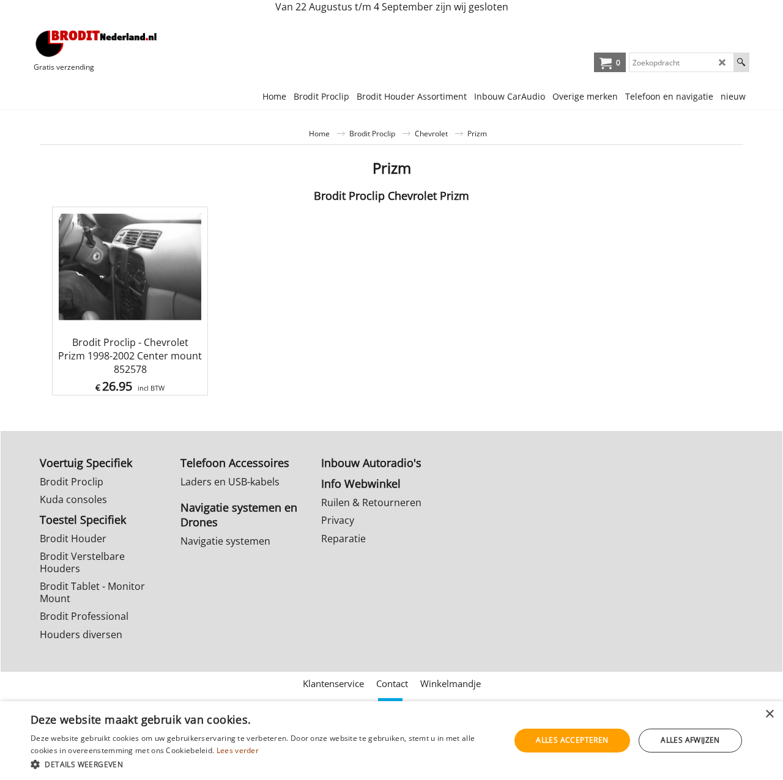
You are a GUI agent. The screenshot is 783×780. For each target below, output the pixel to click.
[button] (263, 764)
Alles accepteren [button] (572, 740)
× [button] (769, 714)
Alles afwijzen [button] (690, 740)
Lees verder (238, 750)
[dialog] (391, 740)
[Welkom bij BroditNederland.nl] (97, 43)
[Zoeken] (741, 62)
